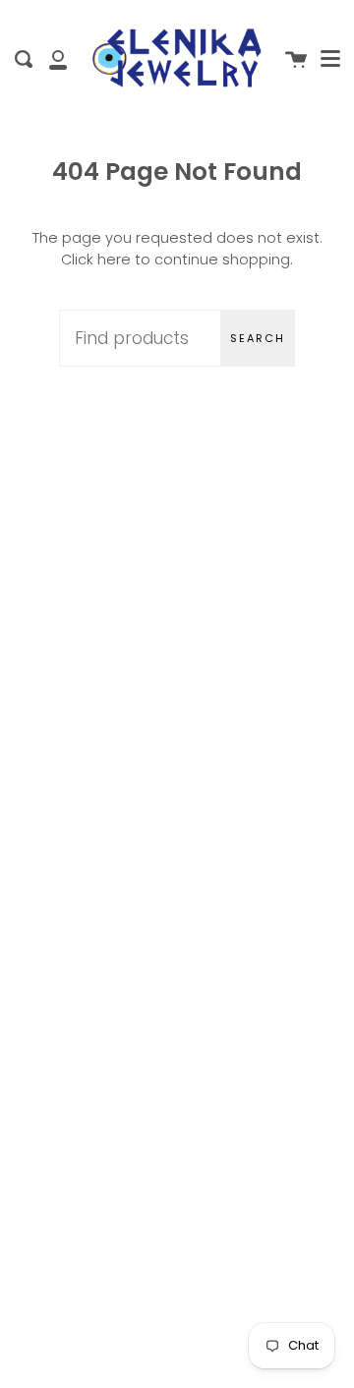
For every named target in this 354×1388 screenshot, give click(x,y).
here (114, 259)
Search (257, 338)
